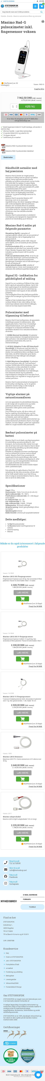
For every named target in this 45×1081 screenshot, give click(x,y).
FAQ (7, 953)
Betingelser (10, 976)
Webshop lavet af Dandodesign (22, 1076)
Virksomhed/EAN (12, 983)
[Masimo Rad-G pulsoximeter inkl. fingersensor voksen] (22, 59)
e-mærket (9, 968)
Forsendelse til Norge (13, 987)
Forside (3, 16)
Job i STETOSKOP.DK (13, 961)
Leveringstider (11, 979)
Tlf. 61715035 (14, 863)
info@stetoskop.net (18, 870)
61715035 (9, 931)
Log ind (41, 1)
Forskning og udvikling (14, 972)
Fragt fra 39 (35, 606)
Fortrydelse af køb (12, 964)
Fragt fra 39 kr (39, 89)
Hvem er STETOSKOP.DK (14, 957)
